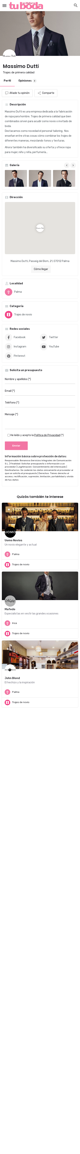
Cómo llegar (41, 269)
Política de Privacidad (47, 435)
